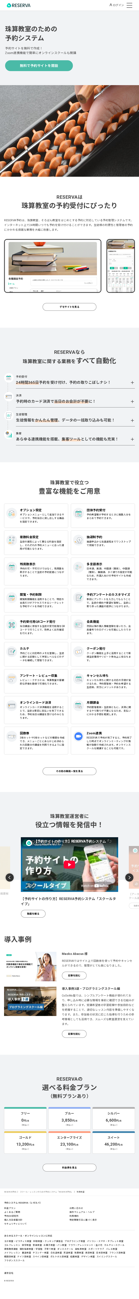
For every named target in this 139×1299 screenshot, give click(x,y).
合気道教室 (56, 1252)
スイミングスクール (107, 1256)
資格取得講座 (11, 1249)
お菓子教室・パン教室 (55, 1245)
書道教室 (26, 1252)
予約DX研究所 (11, 1216)
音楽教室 (37, 1245)
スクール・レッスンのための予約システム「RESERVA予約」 (46, 1192)
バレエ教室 (111, 1249)
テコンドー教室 (41, 1252)
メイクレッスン (12, 1252)
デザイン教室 (88, 1256)
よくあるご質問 (12, 1212)
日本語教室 (102, 1252)
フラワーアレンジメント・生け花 (85, 1245)
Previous (9, 878)
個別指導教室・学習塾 (31, 1249)
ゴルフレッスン (12, 1245)
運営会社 (8, 1273)
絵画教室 (75, 1256)
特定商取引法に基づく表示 (83, 1220)
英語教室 (89, 1252)
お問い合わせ (76, 1208)
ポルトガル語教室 (59, 1256)
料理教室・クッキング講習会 (48, 1241)
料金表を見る (69, 1167)
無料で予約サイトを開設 (39, 66)
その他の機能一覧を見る (69, 771)
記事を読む (74, 975)
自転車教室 (81, 1249)
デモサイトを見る (69, 307)
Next (129, 877)
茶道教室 (68, 1252)
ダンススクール (65, 1249)
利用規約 (74, 1216)
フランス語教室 (117, 1252)
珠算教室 (79, 1252)
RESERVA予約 (10, 1192)
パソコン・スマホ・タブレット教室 (105, 1241)
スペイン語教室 (41, 1256)
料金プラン (10, 1208)
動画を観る (33, 913)
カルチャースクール (114, 1245)
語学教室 (26, 1245)
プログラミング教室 (75, 1241)
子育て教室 (50, 1249)
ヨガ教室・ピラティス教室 (18, 1241)
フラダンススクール (14, 1260)
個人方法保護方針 (13, 1220)
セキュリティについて (15, 1223)
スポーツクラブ (96, 1249)
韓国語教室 (10, 1256)
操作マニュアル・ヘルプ (82, 1212)
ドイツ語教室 (24, 1256)
